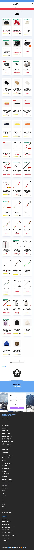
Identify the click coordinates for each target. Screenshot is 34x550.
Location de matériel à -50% (7, 532)
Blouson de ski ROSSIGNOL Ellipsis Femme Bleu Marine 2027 (7, 330)
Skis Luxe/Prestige (5, 462)
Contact (3, 522)
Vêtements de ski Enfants (7, 478)
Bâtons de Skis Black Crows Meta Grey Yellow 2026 (6, 290)
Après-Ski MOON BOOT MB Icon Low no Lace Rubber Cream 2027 (27, 29)
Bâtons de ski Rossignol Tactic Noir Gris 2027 (17, 250)
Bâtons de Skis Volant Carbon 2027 (27, 289)
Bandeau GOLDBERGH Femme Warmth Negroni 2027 (27, 131)
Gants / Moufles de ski (6, 444)
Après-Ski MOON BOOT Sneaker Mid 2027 (17, 50)
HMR (2, 498)
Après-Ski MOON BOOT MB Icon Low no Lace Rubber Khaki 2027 (6, 50)
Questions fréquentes (6, 524)
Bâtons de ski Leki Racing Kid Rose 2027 (17, 191)
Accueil (13, 11)
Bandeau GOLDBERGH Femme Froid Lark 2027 (17, 89)
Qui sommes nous (5, 518)
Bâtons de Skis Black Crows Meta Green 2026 (27, 270)
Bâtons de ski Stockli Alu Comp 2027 (27, 250)
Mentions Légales (5, 542)
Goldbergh (4, 495)
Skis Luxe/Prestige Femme (7, 463)
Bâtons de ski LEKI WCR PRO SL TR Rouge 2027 (27, 231)
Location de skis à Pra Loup (7, 530)
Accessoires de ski (5, 425)
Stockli (3, 509)
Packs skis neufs (5, 452)
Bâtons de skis (5, 428)
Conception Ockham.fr (11, 544)
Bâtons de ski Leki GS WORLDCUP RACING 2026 (6, 172)
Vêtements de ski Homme (7, 481)
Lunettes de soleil (5, 447)
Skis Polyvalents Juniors (6, 470)
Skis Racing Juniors (5, 474)
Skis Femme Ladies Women (7, 455)
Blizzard (3, 487)
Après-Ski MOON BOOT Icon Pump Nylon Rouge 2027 (17, 29)
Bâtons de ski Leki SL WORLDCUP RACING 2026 (7, 211)
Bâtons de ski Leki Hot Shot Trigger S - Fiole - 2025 (27, 172)
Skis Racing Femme (5, 473)
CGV (3, 537)
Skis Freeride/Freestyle (6, 457)
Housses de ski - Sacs (6, 446)
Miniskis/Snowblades (6, 450)
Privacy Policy (4, 540)
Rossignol (4, 507)
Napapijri (3, 504)
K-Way (3, 499)
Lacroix (3, 503)
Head (3, 496)
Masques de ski (5, 449)
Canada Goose (5, 488)
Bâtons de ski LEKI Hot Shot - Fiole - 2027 (17, 172)
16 (20, 361)
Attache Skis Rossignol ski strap (17, 70)
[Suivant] (23, 361)
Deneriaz (3, 490)
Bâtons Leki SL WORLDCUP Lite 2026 (7, 309)
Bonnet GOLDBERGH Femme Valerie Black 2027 (17, 329)
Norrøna (3, 506)
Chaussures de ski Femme (7, 438)
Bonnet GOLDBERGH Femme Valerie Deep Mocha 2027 (17, 350)
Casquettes (4, 431)
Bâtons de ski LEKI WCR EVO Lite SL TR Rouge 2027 (6, 231)
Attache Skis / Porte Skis (7, 427)
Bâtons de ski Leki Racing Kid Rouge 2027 (27, 191)
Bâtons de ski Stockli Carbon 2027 (7, 270)
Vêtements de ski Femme (7, 479)
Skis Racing (4, 471)
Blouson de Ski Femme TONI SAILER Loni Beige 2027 (27, 309)
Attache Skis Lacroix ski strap (6, 70)
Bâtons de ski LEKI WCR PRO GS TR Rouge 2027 (17, 231)
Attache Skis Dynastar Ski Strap (27, 49)
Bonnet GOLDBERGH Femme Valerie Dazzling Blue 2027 (7, 350)
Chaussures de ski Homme (7, 439)
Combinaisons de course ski (7, 441)
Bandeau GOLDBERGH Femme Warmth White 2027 (7, 152)
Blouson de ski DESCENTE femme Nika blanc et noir (17, 309)
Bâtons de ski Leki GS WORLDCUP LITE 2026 (27, 152)
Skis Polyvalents (5, 466)
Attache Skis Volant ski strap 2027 (27, 70)
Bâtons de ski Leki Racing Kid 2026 (6, 191)
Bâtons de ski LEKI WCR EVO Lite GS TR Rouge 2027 (17, 211)
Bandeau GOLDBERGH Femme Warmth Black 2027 (17, 110)
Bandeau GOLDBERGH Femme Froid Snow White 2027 (27, 90)
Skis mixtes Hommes (6, 465)
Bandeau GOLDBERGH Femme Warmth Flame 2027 (27, 111)
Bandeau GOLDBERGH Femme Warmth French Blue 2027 (7, 131)
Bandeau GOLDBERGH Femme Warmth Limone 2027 (17, 131)
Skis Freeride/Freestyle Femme (8, 458)
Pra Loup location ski (6, 527)
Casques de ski (5, 430)
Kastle (3, 501)
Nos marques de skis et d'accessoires (6, 513)
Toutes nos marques (6, 529)
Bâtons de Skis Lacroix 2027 (17, 289)
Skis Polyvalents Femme (6, 468)
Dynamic (3, 491)
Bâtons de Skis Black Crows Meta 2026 (17, 270)
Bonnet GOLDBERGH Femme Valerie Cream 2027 (27, 329)
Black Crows (4, 485)
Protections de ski (5, 454)
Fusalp (3, 493)
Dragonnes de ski (5, 443)
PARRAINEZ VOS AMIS (6, 534)
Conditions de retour (6, 538)
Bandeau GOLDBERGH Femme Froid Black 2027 (7, 89)
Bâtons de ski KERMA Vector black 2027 (17, 152)
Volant (3, 511)
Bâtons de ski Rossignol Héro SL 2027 (6, 250)
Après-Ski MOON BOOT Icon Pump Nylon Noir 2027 (6, 29)
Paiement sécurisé (5, 519)
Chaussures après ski (6, 433)
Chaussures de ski (5, 435)
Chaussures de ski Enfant (7, 436)
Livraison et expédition (6, 521)
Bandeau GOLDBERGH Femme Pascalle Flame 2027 (7, 111)
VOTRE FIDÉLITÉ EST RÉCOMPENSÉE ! (8, 535)
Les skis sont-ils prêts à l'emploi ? (8, 526)
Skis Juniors (4, 460)
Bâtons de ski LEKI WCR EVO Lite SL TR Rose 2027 (27, 211)
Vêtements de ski (5, 476)
